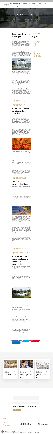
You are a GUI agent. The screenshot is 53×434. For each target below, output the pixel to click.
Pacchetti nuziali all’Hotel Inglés (17, 176)
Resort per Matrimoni (32, 3)
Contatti (14, 6)
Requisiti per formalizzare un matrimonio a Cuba (36, 45)
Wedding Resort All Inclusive (42, 3)
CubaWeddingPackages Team (28, 19)
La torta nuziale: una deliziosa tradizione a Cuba (37, 51)
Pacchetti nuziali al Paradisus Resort (18, 249)
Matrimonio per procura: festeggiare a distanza (41, 375)
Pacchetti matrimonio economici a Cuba (44, 429)
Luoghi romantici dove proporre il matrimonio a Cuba (37, 56)
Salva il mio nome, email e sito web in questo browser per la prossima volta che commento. (25, 406)
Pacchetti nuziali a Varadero (17, 105)
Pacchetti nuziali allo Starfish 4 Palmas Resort (19, 248)
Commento (15, 394)
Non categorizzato (38, 19)
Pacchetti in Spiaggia (24, 3)
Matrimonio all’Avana (16, 3)
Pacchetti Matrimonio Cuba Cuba (25, 423)
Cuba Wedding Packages (18, 432)
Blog (10, 6)
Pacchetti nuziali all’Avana (17, 100)
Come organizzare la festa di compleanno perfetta (37, 42)
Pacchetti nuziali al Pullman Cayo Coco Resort (20, 177)
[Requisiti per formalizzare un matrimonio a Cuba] (26, 363)
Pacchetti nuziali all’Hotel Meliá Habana (19, 104)
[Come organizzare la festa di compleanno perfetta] (10, 363)
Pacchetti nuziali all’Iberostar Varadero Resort (19, 178)
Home (11, 3)
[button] (2, 431)
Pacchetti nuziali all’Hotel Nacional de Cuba (19, 101)
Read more (6, 377)
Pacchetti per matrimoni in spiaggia (25, 424)
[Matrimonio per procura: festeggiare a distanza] (42, 364)
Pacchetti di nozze (23, 422)
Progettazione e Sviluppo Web (27, 432)
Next (39, 348)
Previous (14, 348)
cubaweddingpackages (8, 425)
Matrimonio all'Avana (23, 419)
